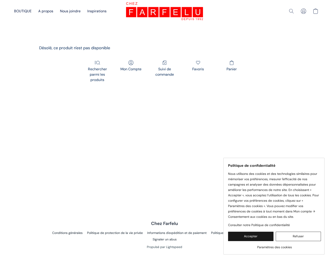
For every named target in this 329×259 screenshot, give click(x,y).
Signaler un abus (165, 239)
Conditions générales (67, 233)
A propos (45, 11)
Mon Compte (130, 69)
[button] (164, 11)
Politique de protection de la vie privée (115, 233)
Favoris (198, 69)
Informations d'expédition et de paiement (177, 233)
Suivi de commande (164, 72)
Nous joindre (70, 11)
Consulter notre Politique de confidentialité (259, 225)
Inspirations (97, 11)
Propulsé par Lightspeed (164, 247)
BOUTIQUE (23, 11)
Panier (231, 69)
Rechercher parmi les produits (97, 74)
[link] (274, 245)
